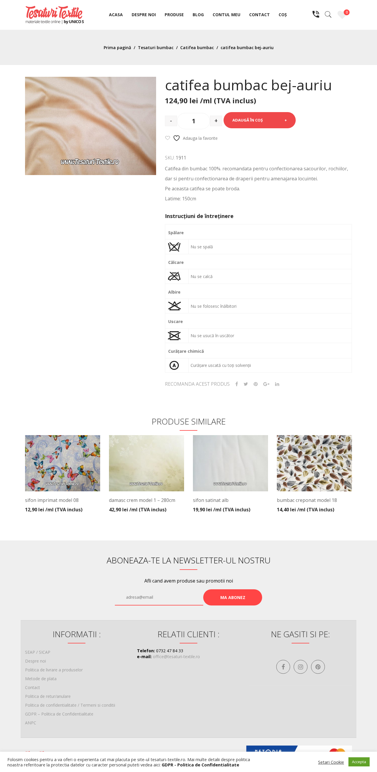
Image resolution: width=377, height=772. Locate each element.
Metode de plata (41, 678)
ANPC (30, 723)
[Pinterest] (256, 384)
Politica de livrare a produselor (54, 670)
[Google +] (266, 384)
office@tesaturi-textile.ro (176, 656)
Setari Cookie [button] (331, 762)
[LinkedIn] (277, 384)
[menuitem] (116, 15)
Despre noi (35, 661)
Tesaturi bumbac (155, 47)
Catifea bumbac (197, 47)
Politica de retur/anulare (48, 696)
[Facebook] (236, 384)
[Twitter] (246, 384)
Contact (32, 687)
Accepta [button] (359, 761)
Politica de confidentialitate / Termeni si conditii (70, 705)
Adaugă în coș (247, 120)
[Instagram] (300, 667)
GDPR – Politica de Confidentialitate (59, 714)
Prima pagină (117, 47)
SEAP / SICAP (37, 652)
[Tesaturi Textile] (54, 14)
